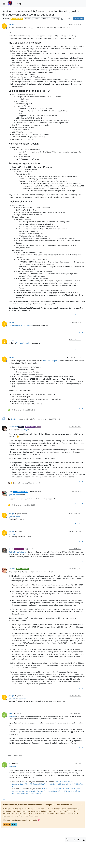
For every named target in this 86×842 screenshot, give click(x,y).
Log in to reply (78, 18)
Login (14, 824)
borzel (11, 491)
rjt (9, 763)
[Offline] (5, 428)
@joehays (19, 713)
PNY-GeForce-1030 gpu (21, 325)
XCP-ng (18, 3)
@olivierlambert (36, 491)
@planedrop (20, 696)
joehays (11, 24)
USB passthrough (22, 343)
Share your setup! (18, 18)
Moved (7, 18)
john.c (11, 713)
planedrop (12, 569)
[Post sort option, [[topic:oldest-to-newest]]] (69, 18)
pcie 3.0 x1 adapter (50, 361)
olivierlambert (15, 419)
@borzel (19, 531)
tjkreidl (11, 549)
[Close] (82, 805)
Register (7, 824)
